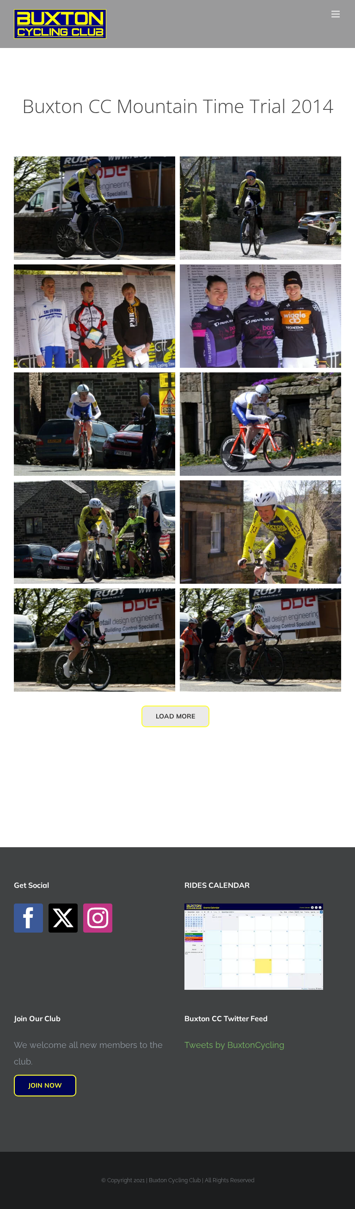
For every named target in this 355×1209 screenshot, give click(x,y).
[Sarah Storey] (94, 596)
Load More (175, 716)
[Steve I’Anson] (94, 488)
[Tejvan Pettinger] (94, 380)
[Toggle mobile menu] (336, 14)
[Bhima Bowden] (94, 164)
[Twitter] (63, 918)
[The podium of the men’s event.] (94, 272)
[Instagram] (97, 918)
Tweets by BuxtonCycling (234, 1045)
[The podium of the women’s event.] (260, 272)
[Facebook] (28, 918)
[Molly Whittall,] (260, 596)
